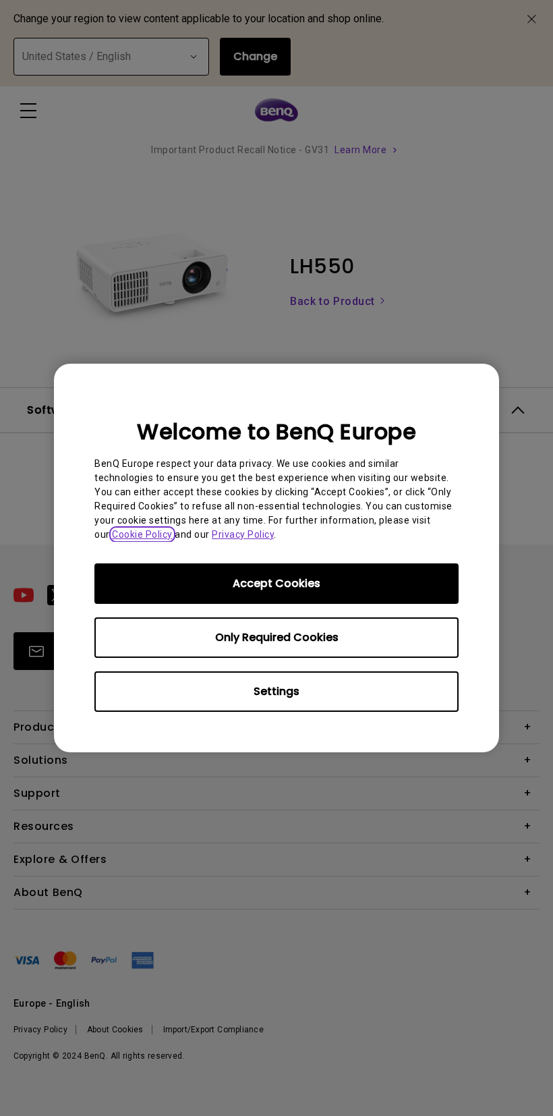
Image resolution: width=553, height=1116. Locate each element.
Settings (276, 691)
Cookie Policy (142, 534)
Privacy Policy (243, 534)
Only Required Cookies (277, 637)
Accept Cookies (276, 583)
